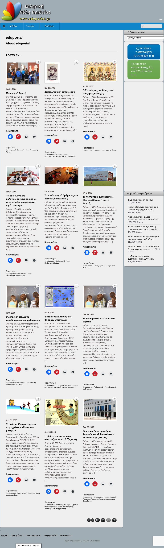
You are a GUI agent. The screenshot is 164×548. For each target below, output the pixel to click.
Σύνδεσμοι (49, 26)
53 (103, 520)
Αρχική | (4, 535)
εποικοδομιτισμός (51, 506)
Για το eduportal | (33, 535)
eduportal (12, 150)
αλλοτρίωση (10, 275)
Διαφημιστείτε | (50, 535)
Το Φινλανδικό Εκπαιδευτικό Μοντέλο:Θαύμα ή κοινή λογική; (98, 199)
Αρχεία (31, 26)
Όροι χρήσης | (17, 535)
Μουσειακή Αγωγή (16, 93)
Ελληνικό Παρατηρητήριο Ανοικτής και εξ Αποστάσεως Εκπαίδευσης (99, 499)
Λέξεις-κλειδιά (137, 32)
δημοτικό (112, 387)
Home (4, 26)
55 (114, 520)
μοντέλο (112, 266)
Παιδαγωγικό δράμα (52, 263)
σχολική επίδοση (12, 495)
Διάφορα (97, 150)
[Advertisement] (105, 9)
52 (97, 520)
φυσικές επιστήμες (68, 387)
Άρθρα (14, 26)
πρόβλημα (20, 384)
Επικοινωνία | (66, 535)
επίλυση (33, 382)
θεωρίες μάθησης (59, 509)
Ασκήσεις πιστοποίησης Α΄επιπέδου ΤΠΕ (144, 51)
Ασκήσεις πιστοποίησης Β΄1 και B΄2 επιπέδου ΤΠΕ (142, 69)
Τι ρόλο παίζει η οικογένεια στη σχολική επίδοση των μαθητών (21, 427)
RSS (160, 20)
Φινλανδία (86, 268)
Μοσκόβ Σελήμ (70, 156)
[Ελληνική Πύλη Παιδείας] (25, 20)
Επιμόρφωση (98, 497)
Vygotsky (74, 505)
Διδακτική (20, 150)
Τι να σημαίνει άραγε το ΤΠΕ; (140, 200)
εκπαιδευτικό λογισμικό (53, 387)
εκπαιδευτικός (20, 275)
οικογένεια (36, 493)
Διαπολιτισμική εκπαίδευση (60, 92)
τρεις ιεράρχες (111, 150)
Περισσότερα (11, 147)
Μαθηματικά (10, 384)
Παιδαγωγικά (21, 273)
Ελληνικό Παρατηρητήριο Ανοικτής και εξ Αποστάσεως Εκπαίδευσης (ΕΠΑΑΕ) (98, 434)
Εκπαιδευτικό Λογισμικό (64, 385)
